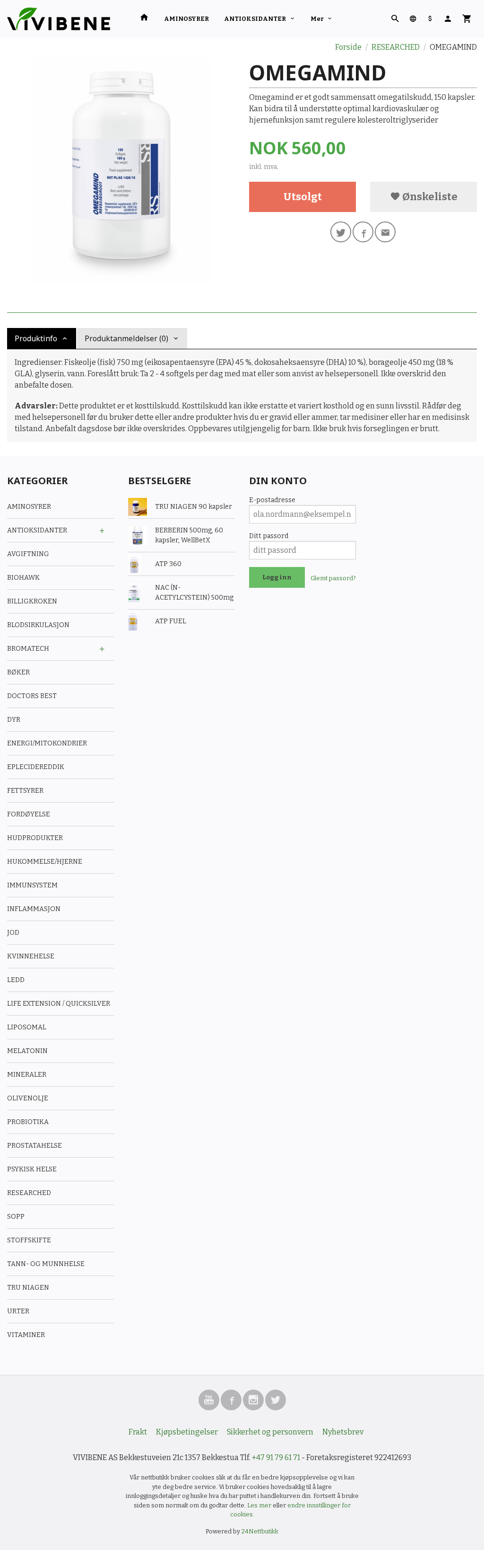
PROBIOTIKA (28, 1122)
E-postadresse (272, 500)
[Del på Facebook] (363, 231)
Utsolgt (303, 196)
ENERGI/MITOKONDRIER (47, 743)
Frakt (138, 1431)
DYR (13, 720)
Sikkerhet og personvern (270, 1431)
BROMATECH (28, 649)
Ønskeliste (429, 196)
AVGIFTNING (28, 554)
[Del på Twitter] (340, 231)
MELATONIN (27, 1051)
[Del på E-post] (385, 231)
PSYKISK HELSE (32, 1169)
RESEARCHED (29, 1193)
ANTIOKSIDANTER (255, 18)
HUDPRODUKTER (35, 838)
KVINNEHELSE (30, 956)
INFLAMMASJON (33, 909)
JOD (13, 933)
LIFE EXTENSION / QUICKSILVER (58, 1004)
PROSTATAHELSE (34, 1146)
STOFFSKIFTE (29, 1240)
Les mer (260, 1505)
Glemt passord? (333, 578)
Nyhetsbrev (342, 1431)
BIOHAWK (23, 578)
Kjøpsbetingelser (187, 1431)
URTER (18, 1311)
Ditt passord (268, 536)
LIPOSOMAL (26, 1027)
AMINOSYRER (186, 18)
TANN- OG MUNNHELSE (46, 1264)
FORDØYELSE (28, 814)
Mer (317, 18)
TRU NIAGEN (28, 1288)
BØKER (18, 672)
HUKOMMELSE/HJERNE (44, 862)
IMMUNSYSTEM (32, 885)
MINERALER (26, 1075)
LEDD (16, 980)
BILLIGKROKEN (32, 601)
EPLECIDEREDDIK (35, 767)
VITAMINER (26, 1335)
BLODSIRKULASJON (38, 625)
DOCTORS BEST (32, 696)
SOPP (16, 1217)
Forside (348, 47)
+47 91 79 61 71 (276, 1457)
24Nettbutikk (260, 1531)
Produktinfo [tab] (36, 338)
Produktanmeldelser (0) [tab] (126, 338)
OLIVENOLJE (27, 1098)
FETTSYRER (25, 791)
